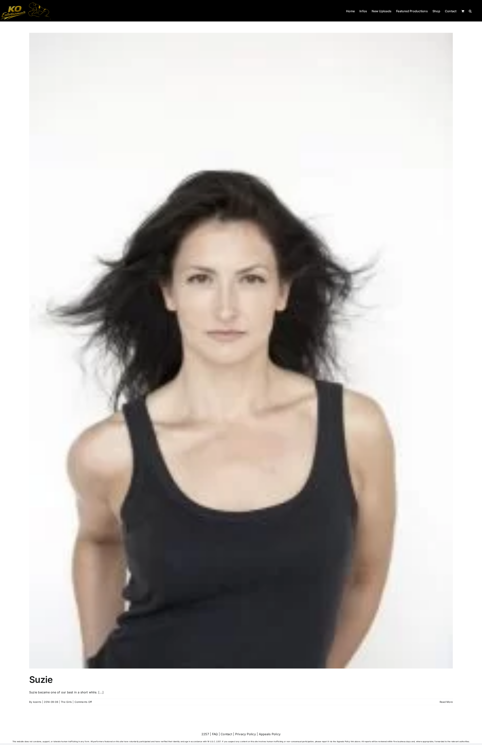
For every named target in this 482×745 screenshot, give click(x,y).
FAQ (215, 734)
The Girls (66, 701)
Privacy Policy (245, 734)
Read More (446, 701)
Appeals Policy (270, 734)
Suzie (41, 679)
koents (37, 701)
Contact (226, 734)
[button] (470, 11)
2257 (205, 734)
